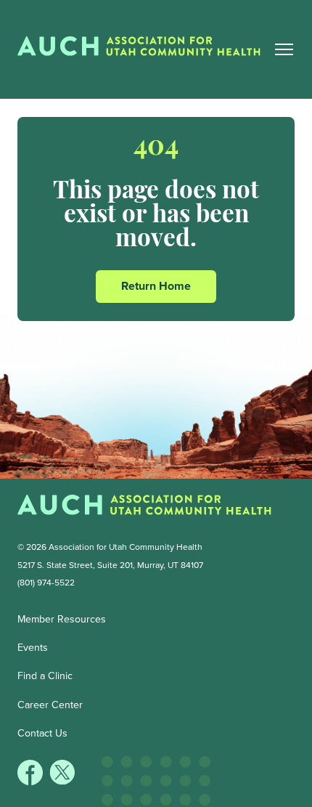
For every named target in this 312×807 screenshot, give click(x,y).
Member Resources (61, 619)
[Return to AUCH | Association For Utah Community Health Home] (144, 508)
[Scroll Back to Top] (305, 800)
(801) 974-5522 (46, 582)
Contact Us (42, 733)
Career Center (50, 705)
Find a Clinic (45, 676)
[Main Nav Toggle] (283, 49)
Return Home (156, 285)
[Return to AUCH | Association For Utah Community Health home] (144, 49)
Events (32, 647)
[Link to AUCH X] (62, 781)
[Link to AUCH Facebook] (31, 781)
